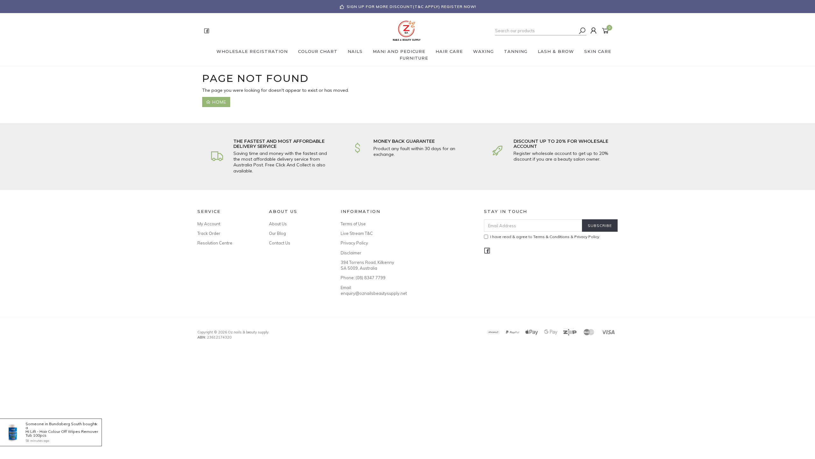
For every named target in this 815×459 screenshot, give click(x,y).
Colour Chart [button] (317, 51)
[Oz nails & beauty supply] (407, 30)
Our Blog (277, 233)
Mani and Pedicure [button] (399, 51)
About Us (278, 223)
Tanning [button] (516, 51)
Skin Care (597, 51)
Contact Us (279, 242)
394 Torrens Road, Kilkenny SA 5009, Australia (367, 265)
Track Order (208, 233)
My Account (208, 223)
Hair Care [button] (449, 51)
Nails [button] (355, 51)
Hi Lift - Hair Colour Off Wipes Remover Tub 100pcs (61, 433)
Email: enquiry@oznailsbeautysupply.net (369, 290)
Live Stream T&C (357, 233)
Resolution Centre (214, 242)
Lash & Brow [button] (556, 51)
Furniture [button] (414, 58)
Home (218, 102)
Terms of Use (353, 223)
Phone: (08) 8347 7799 (363, 277)
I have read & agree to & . (545, 236)
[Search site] (582, 30)
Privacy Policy (354, 242)
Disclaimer (351, 252)
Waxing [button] (483, 51)
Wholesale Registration (252, 51)
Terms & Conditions (551, 236)
